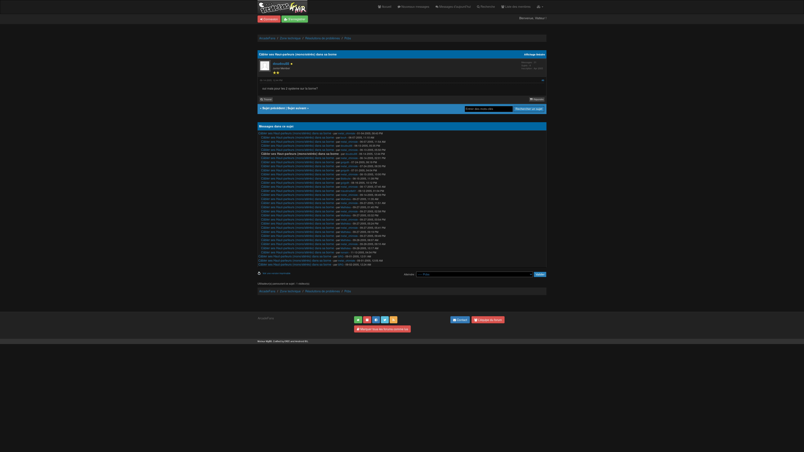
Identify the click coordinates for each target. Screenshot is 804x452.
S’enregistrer (296, 19)
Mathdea (346, 199)
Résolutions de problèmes (322, 38)
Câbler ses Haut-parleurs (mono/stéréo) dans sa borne (294, 133)
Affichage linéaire (534, 54)
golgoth (345, 162)
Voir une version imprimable (276, 273)
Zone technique (290, 38)
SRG (340, 256)
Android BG (301, 341)
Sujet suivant (296, 108)
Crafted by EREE (281, 341)
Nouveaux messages (415, 6)
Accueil (386, 6)
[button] (540, 6)
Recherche (487, 6)
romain (345, 252)
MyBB (269, 341)
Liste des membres (517, 6)
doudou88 (281, 63)
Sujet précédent (273, 108)
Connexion (270, 19)
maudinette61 (348, 191)
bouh (344, 137)
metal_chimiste (346, 133)
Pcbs (347, 38)
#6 (543, 80)
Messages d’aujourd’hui (454, 6)
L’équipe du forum (489, 320)
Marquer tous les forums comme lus (383, 329)
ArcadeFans (267, 38)
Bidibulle (346, 178)
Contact (461, 320)
